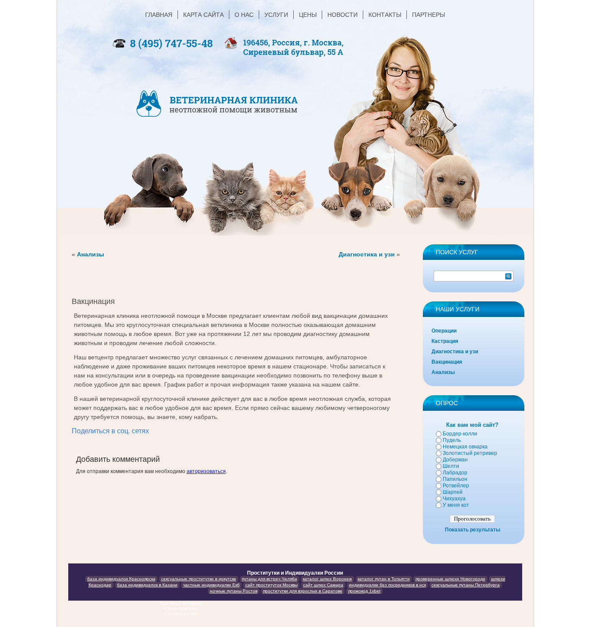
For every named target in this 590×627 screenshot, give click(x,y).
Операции (444, 331)
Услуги (276, 14)
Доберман (455, 460)
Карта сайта (203, 14)
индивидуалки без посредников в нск (387, 584)
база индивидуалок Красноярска (121, 578)
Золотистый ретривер (470, 453)
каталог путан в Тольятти (384, 578)
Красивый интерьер (181, 603)
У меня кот (456, 505)
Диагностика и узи (367, 254)
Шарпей (453, 492)
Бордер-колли (460, 434)
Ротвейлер (456, 486)
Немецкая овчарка (465, 447)
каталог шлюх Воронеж (327, 578)
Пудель (452, 440)
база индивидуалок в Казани (147, 584)
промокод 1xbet (364, 591)
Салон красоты (181, 608)
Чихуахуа (454, 499)
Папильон (455, 479)
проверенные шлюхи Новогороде (450, 578)
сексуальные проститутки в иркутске (198, 578)
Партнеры (428, 14)
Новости (342, 14)
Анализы (90, 254)
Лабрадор (455, 473)
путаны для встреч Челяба (269, 578)
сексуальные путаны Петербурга (465, 584)
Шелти (451, 466)
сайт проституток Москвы (271, 584)
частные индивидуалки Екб (211, 584)
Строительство (181, 613)
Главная (158, 14)
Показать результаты (472, 530)
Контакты (384, 14)
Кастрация (444, 341)
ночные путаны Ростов (233, 591)
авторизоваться (206, 471)
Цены (308, 14)
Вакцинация (446, 362)
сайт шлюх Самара (323, 584)
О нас (244, 14)
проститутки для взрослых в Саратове (303, 591)
